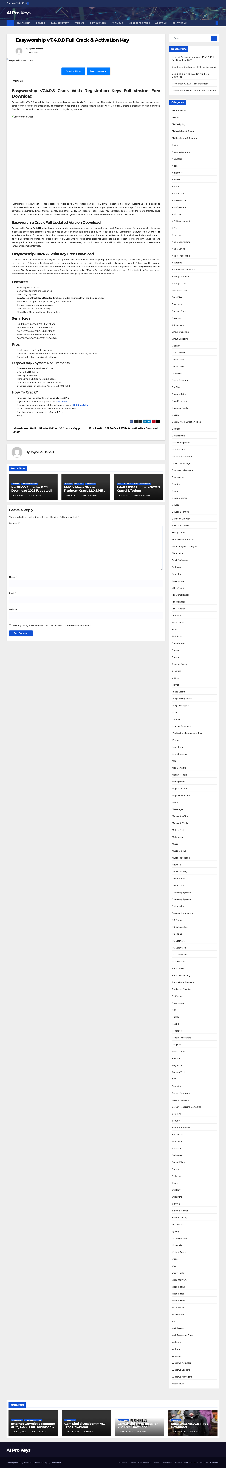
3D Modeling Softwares (184, 131)
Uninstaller (177, 1245)
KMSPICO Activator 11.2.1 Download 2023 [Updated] (31, 488)
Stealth (175, 1183)
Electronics (177, 553)
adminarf (88, 1432)
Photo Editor (178, 968)
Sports (175, 1169)
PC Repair (177, 934)
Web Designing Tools (182, 1335)
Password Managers (182, 913)
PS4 (174, 1010)
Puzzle (175, 1017)
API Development (181, 221)
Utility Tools (178, 1273)
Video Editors (178, 1300)
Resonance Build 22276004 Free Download (194, 90)
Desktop (176, 428)
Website (13, 609)
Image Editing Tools (182, 698)
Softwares (177, 1155)
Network (176, 864)
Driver (175, 491)
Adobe (175, 166)
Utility (175, 1266)
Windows (15, 484)
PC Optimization (180, 927)
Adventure (177, 172)
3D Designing (178, 124)
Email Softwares (180, 560)
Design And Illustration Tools (186, 422)
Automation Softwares (183, 269)
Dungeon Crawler (181, 518)
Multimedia (23, 23)
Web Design (178, 1328)
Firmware (177, 615)
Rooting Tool (178, 1072)
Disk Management (181, 442)
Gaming (176, 657)
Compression (178, 359)
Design (175, 415)
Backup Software (181, 276)
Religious (176, 1044)
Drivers (40, 23)
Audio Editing (178, 249)
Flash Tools (178, 622)
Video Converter (180, 1280)
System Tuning (179, 1217)
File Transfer (178, 608)
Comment (15, 523)
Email (12, 593)
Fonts (175, 629)
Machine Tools (179, 774)
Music (175, 844)
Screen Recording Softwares (186, 1107)
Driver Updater (179, 498)
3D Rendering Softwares (184, 138)
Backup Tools (179, 283)
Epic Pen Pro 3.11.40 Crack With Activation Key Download (123, 428)
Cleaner (176, 345)
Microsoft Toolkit (180, 823)
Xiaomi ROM (178, 1383)
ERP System (178, 588)
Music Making (179, 851)
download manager (181, 463)
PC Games (177, 920)
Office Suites (178, 878)
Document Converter (183, 456)
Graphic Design (180, 664)
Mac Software (179, 768)
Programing (145, 484)
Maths (175, 802)
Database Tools (180, 408)
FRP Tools (177, 636)
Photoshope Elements (183, 982)
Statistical (177, 1176)
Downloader (98, 23)
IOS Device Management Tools (187, 733)
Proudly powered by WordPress (20, 1462)
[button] (212, 23)
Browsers (177, 304)
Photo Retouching (181, 975)
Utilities (175, 1259)
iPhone (175, 740)
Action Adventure (181, 152)
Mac (174, 761)
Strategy (176, 1190)
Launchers (177, 747)
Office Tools (178, 885)
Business (176, 318)
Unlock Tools (179, 1252)
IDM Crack (61, 401)
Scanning (177, 1086)
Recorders (177, 1030)
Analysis (176, 179)
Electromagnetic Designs (184, 546)
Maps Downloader (181, 795)
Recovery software (181, 1037)
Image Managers (180, 705)
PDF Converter (179, 954)
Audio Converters (181, 242)
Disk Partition (178, 449)
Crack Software (180, 380)
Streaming (177, 1197)
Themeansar (55, 1462)
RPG (174, 1079)
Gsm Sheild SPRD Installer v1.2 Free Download (138, 1425)
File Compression (181, 595)
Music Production (181, 857)
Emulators (177, 574)
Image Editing (178, 691)
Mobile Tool (178, 830)
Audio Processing (181, 255)
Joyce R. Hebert (36, 49)
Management (178, 781)
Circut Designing (180, 338)
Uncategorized (179, 1238)
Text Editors (178, 1224)
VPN (174, 1321)
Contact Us (179, 23)
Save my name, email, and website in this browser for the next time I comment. (52, 625)
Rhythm (176, 1058)
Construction (178, 366)
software (176, 1148)
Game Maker (178, 643)
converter (177, 373)
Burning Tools (179, 311)
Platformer (177, 996)
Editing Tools (178, 532)
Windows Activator (29, 484)
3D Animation (179, 110)
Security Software (181, 1127)
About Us (161, 23)
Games (175, 650)
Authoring (177, 262)
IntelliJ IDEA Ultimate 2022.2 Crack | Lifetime (138, 488)
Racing (175, 1024)
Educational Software (183, 539)
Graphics (176, 671)
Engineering (178, 581)
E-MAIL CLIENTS (181, 525)
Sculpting (177, 1113)
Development (132, 484)
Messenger (177, 809)
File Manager (178, 601)
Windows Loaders (181, 1370)
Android (176, 186)
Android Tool (178, 193)
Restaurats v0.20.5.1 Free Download (190, 83)
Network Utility (179, 871)
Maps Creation (179, 788)
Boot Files (177, 297)
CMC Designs (178, 352)
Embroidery (178, 567)
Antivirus (117, 23)
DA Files (176, 387)
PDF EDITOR (178, 961)
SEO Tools (177, 1134)
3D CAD (176, 117)
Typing (175, 1231)
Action (175, 145)
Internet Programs (181, 726)
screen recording (180, 1100)
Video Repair (178, 1307)
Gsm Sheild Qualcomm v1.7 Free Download (194, 67)
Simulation (177, 1141)
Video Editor (91, 484)
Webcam (176, 1342)
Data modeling (179, 394)
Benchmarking (179, 290)
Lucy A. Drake (34, 495)
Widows (79, 23)
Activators (177, 159)
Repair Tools (178, 1051)
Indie (174, 712)
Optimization (178, 906)
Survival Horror (180, 1210)
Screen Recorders (181, 1093)
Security (176, 1120)
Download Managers (182, 470)
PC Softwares (179, 947)
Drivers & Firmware (182, 511)
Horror (175, 684)
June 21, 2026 (20, 1432)
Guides (175, 678)
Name (13, 577)
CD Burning (178, 325)
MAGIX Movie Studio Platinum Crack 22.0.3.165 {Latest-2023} (83, 490)
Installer (176, 719)
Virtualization (178, 1314)
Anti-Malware (179, 200)
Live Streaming (179, 754)
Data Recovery (60, 23)
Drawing (176, 484)
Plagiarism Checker (182, 989)
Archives (176, 235)
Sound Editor (178, 1162)
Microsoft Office (139, 23)
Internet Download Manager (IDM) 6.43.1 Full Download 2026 (33, 1427)
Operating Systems (181, 892)
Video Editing (178, 1286)
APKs (175, 228)
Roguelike (177, 1065)
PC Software (178, 940)
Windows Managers (182, 1376)
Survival (176, 1203)
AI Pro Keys (18, 13)
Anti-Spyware (179, 207)
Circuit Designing (180, 332)
